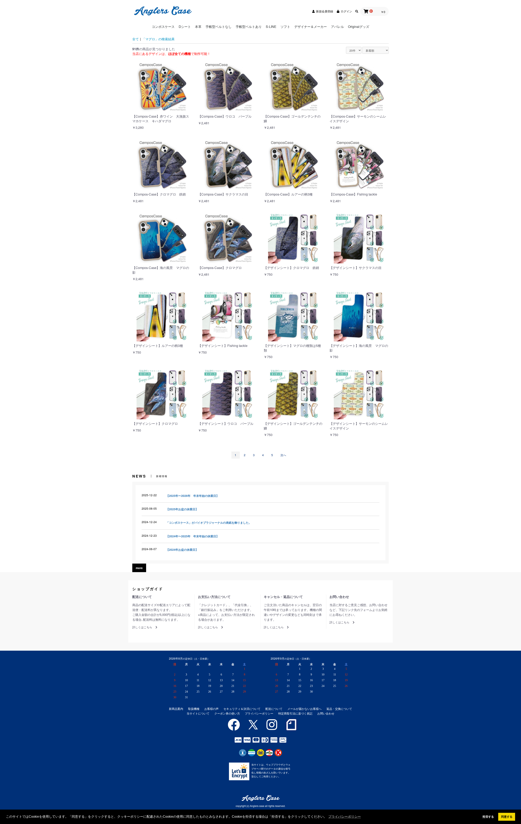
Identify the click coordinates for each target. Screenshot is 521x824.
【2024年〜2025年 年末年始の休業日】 (192, 536)
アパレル (337, 26)
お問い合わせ (325, 713)
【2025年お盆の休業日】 (182, 509)
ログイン (346, 11)
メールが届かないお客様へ (304, 709)
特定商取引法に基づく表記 (295, 713)
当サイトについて (198, 713)
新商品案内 (176, 709)
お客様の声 (211, 709)
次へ (283, 455)
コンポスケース (163, 26)
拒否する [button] (488, 816)
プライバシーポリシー (259, 713)
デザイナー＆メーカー (310, 26)
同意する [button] (506, 816)
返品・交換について (339, 709)
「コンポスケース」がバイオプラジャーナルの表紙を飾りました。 (209, 522)
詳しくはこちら (142, 627)
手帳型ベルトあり (249, 26)
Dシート (185, 26)
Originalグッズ (358, 26)
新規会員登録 (324, 11)
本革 (198, 26)
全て (135, 39)
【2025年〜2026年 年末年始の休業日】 (192, 496)
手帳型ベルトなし (219, 26)
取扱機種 (193, 709)
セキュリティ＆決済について (241, 709)
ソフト (285, 26)
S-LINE (271, 26)
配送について (273, 709)
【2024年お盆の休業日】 (182, 550)
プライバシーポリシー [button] (344, 816)
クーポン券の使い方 (227, 713)
